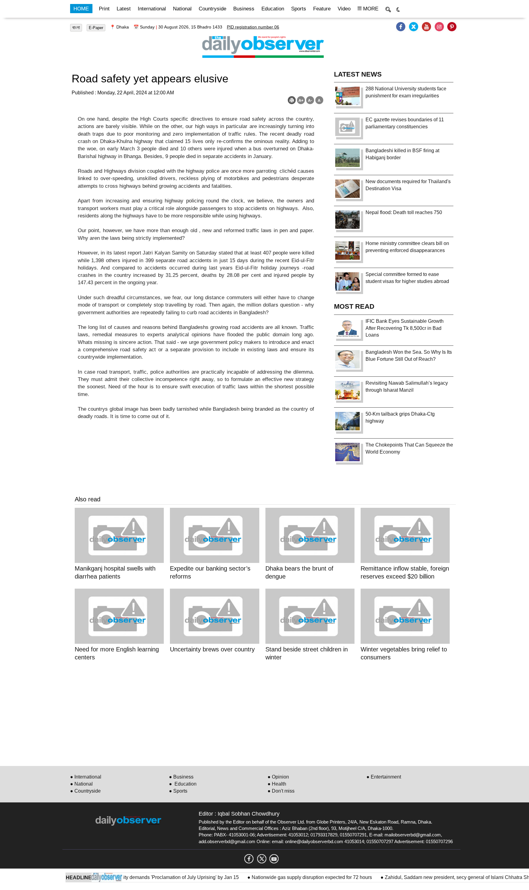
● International (85, 776)
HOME (81, 9)
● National (81, 783)
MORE (370, 9)
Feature (322, 9)
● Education (183, 783)
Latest (124, 9)
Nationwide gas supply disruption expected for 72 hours (298, 877)
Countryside (212, 9)
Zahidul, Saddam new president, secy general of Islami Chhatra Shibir (446, 877)
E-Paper (96, 27)
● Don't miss (281, 791)
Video (344, 9)
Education (272, 9)
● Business (181, 776)
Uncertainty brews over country (213, 649)
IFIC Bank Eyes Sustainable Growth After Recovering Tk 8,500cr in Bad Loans (405, 328)
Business (243, 9)
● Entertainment (383, 776)
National (182, 9)
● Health (277, 783)
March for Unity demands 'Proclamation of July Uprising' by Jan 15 (153, 877)
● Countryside (85, 791)
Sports (298, 9)
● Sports (178, 791)
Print (104, 9)
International (152, 9)
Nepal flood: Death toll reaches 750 (404, 212)
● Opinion (278, 776)
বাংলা (76, 27)
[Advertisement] (258, 712)
